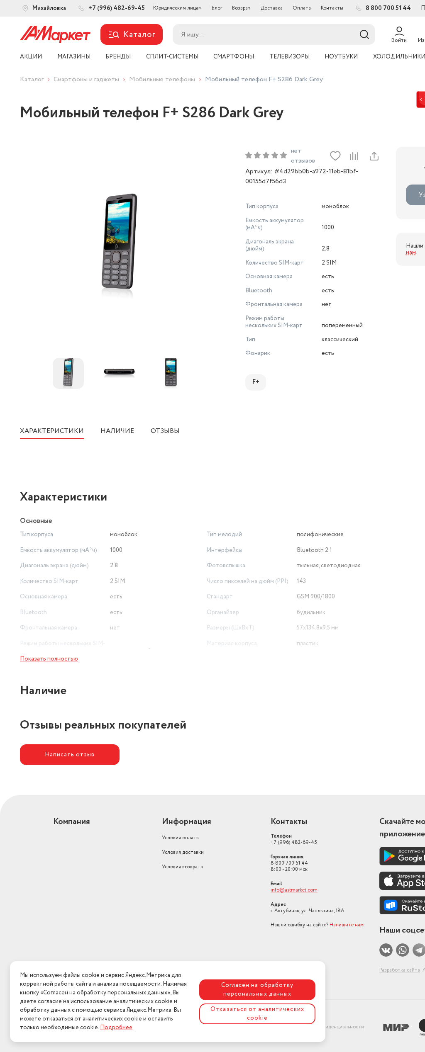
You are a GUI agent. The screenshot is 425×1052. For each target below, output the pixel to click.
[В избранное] (335, 156)
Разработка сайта (399, 970)
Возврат (241, 8)
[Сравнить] (354, 156)
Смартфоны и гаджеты (86, 79)
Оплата (302, 8)
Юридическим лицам (177, 8)
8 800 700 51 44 (289, 863)
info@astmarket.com (294, 890)
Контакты (332, 8)
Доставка (272, 8)
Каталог (32, 79)
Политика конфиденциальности (326, 1026)
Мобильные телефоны (162, 79)
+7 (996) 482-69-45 (294, 839)
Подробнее (116, 1027)
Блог (217, 8)
